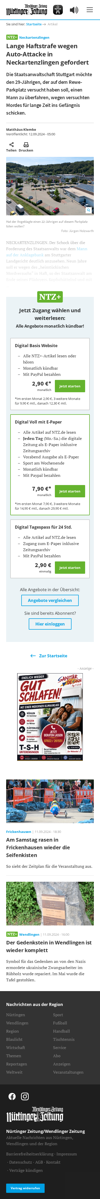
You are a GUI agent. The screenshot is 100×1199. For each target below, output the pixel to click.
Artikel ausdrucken (26, 144)
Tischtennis (64, 1039)
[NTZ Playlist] (74, 9)
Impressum (66, 1154)
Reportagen (16, 1064)
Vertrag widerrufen (25, 1188)
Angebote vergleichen (50, 600)
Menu (90, 10)
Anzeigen (62, 1064)
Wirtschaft (15, 1047)
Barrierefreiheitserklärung (29, 1154)
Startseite (34, 24)
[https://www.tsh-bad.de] (50, 716)
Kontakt (53, 1162)
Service (59, 1047)
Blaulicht (14, 1039)
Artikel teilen (11, 144)
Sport (58, 1014)
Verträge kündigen (26, 1170)
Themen (13, 1056)
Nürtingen (15, 1014)
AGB (39, 1162)
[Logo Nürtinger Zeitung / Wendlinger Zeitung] (26, 9)
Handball (61, 1031)
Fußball (60, 1023)
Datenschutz (20, 1162)
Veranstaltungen (68, 1072)
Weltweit (14, 1072)
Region (12, 1031)
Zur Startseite (53, 656)
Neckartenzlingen (34, 37)
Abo (57, 1056)
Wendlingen (17, 1023)
